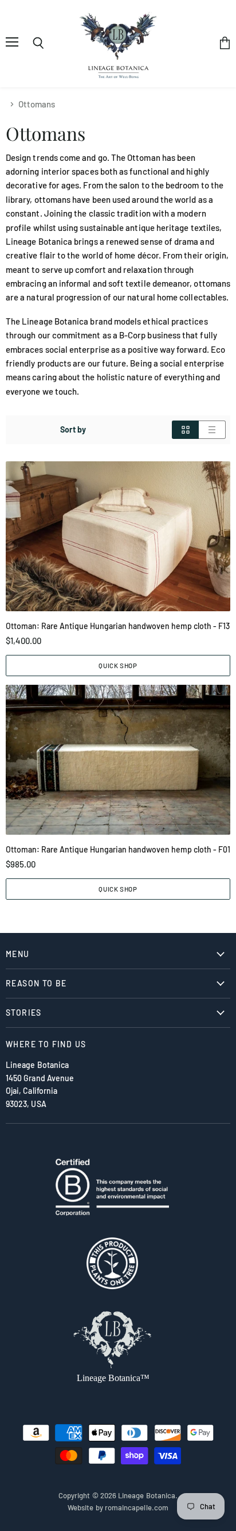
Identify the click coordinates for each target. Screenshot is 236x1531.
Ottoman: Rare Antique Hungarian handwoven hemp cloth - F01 (118, 849)
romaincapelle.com (136, 1507)
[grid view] (185, 430)
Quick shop (118, 665)
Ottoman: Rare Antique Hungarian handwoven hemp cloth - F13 (118, 626)
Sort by (73, 429)
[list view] (212, 430)
